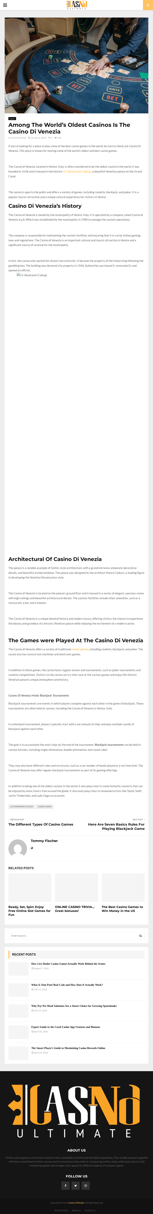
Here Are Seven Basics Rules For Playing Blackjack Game (116, 826)
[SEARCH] (141, 935)
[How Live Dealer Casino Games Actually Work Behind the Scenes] (18, 969)
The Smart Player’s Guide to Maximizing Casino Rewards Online (68, 1048)
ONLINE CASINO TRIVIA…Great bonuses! (75, 909)
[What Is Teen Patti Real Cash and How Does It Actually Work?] (18, 990)
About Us (76, 1210)
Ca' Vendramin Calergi (21, 807)
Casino (12, 118)
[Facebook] (65, 1186)
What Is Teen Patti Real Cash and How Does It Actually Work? (67, 985)
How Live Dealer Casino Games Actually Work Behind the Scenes (68, 963)
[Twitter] (75, 1186)
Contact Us (90, 1210)
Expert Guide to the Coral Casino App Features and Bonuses (65, 1027)
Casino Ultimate (76, 1202)
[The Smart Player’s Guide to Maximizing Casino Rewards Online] (18, 1053)
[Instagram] (86, 1186)
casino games (44, 807)
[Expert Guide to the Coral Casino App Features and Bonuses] (18, 1032)
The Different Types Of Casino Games (40, 824)
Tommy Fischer (18, 137)
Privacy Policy (61, 1210)
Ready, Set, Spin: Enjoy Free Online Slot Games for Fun (29, 911)
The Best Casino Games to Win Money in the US (122, 909)
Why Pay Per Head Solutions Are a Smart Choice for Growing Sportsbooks (74, 1006)
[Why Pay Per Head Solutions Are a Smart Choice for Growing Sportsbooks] (18, 1011)
